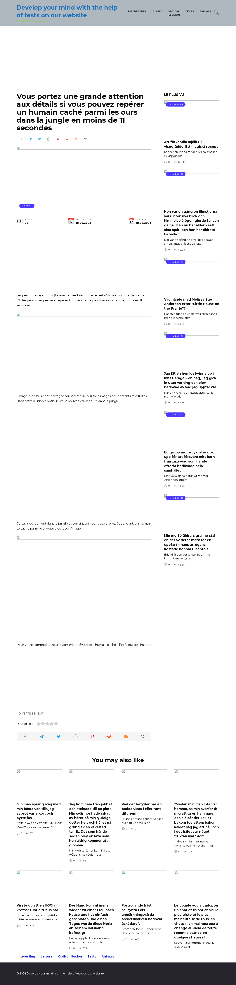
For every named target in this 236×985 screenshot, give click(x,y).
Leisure (156, 11)
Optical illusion (70, 956)
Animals (205, 11)
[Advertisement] (118, 62)
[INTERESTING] (191, 134)
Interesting (137, 11)
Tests (189, 11)
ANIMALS (27, 205)
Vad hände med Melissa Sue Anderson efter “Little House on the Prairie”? (191, 303)
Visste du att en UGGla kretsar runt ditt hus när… (39, 907)
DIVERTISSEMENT (31, 713)
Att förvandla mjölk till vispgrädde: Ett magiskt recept (191, 144)
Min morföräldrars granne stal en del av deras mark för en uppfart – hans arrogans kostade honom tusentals (189, 542)
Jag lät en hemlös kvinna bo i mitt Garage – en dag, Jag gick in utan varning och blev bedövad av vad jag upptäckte (190, 380)
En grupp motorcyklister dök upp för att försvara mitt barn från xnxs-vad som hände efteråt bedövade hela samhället (189, 461)
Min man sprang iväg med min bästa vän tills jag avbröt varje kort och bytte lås (39, 811)
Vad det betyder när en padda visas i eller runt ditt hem (142, 808)
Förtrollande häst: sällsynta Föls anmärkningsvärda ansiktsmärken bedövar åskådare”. (142, 914)
